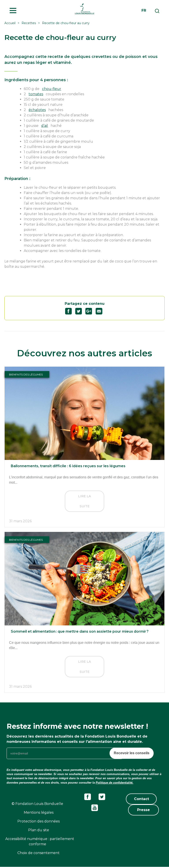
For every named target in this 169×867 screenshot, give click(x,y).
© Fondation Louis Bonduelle (37, 804)
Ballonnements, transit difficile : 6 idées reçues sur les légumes (68, 466)
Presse (143, 810)
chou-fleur (51, 89)
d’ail (44, 126)
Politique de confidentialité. (114, 782)
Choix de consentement (38, 853)
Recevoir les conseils (131, 753)
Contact (141, 799)
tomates (36, 94)
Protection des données (38, 821)
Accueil (9, 23)
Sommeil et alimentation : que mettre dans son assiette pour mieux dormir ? (80, 631)
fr (143, 10)
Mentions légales (38, 812)
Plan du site (38, 830)
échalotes (37, 110)
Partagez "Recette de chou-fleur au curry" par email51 (100, 311)
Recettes (29, 23)
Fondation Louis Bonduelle (84, 8)
